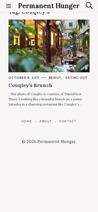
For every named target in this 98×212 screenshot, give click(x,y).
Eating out (77, 78)
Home (27, 121)
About (45, 121)
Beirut (55, 78)
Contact (67, 121)
